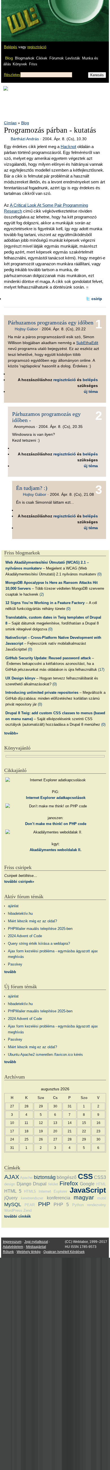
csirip (96, 298)
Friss (33, 64)
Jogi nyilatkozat (36, 1241)
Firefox (69, 1183)
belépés (90, 379)
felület (53, 1184)
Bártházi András (25, 139)
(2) (41, 594)
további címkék (17, 1216)
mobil (101, 1198)
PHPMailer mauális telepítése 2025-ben (40, 929)
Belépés (10, 47)
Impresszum (12, 1241)
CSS (85, 1176)
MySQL (12, 1204)
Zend (27, 1210)
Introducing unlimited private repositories (41, 692)
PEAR (30, 1205)
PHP (44, 1204)
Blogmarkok (24, 58)
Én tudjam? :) (31, 488)
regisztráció (36, 47)
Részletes (12, 75)
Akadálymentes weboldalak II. (56, 850)
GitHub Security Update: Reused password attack (48, 658)
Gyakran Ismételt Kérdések (64, 1252)
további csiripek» (19, 881)
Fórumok (56, 58)
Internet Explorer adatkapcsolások (55, 798)
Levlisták (72, 58)
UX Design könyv (20, 678)
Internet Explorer (53, 1191)
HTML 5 (12, 1191)
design (9, 1184)
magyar (84, 1197)
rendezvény (96, 1205)
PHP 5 (61, 1204)
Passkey (15, 964)
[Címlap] (23, 15)
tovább (10, 972)
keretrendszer (32, 1198)
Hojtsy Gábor (26, 329)
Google (87, 1183)
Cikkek (41, 58)
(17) (101, 669)
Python (78, 1205)
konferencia (58, 1197)
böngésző (66, 1177)
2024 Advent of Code (25, 936)
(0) (99, 574)
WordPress (13, 1210)
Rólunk (8, 1252)
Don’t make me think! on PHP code (55, 824)
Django (24, 1183)
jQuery (10, 1197)
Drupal (40, 1183)
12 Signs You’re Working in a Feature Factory (45, 603)
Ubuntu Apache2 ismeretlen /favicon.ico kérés (45, 1054)
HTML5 (30, 1191)
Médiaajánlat (36, 1246)
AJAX (11, 1177)
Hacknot (68, 146)
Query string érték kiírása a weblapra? (39, 943)
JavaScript (88, 1190)
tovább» (11, 733)
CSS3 (100, 1177)
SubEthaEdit (87, 342)
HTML (101, 1184)
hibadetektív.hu (20, 913)
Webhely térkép (29, 1252)
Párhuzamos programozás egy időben (50, 322)
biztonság (45, 1177)
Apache (26, 1178)
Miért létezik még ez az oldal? (32, 921)
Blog (9, 58)
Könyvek (20, 64)
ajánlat (13, 906)
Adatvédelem (13, 1246)
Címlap (10, 123)
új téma (91, 391)
